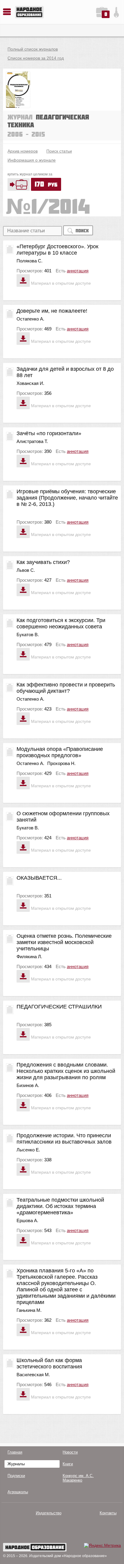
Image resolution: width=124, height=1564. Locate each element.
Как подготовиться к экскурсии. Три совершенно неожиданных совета (61, 623)
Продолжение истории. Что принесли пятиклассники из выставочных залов (64, 1138)
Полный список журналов (33, 49)
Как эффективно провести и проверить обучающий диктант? (66, 688)
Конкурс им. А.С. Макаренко (78, 1477)
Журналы (16, 1464)
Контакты (108, 1513)
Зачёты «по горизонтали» (49, 433)
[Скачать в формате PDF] (23, 280)
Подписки (16, 1475)
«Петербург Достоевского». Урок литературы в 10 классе (57, 249)
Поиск (82, 230)
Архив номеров (23, 151)
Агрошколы (18, 1492)
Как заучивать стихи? (43, 562)
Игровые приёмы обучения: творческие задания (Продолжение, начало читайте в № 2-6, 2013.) (67, 497)
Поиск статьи (59, 151)
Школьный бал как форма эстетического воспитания (49, 1363)
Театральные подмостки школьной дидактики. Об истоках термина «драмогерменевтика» (60, 1206)
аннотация (77, 270)
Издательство (48, 1513)
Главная (15, 1452)
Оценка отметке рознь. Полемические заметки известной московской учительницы (64, 942)
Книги (68, 1464)
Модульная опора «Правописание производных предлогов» (60, 752)
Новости (70, 1452)
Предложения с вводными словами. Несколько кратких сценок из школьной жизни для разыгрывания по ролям (66, 1071)
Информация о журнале (32, 160)
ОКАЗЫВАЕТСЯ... (39, 878)
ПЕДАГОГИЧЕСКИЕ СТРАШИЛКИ (59, 1007)
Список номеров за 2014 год (36, 58)
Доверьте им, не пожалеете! (52, 311)
